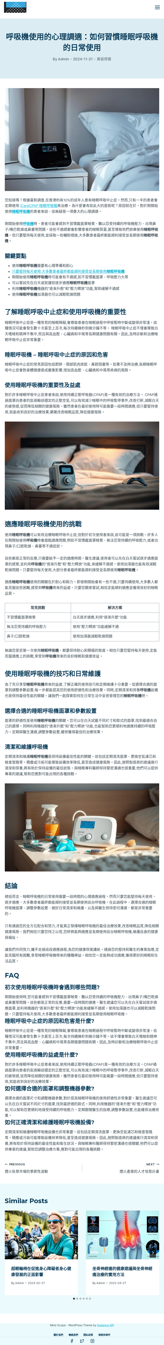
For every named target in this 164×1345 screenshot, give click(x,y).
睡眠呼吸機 (21, 211)
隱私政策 (88, 1334)
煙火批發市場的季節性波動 (26, 1168)
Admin (19, 1283)
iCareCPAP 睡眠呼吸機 (38, 206)
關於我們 (58, 1334)
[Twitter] (82, 1341)
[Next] (153, 1253)
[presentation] (41, 1235)
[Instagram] (92, 1341)
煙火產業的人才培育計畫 (139, 1168)
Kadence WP (105, 1325)
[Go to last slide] (11, 1253)
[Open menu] (157, 7)
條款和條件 (104, 1334)
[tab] (74, 1299)
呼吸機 (28, 224)
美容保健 (104, 59)
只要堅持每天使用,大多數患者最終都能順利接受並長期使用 (68, 271)
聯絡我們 (73, 1334)
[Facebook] (72, 1341)
